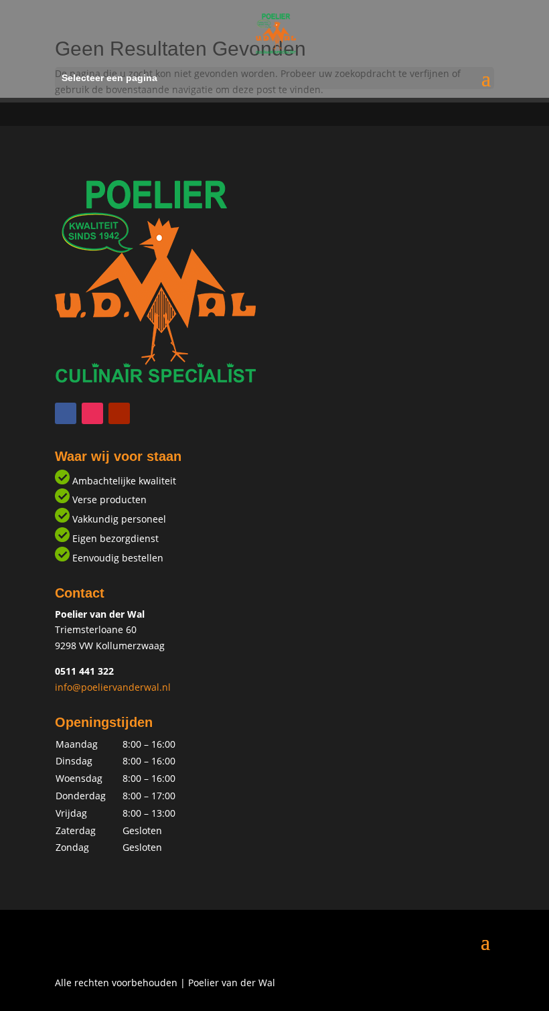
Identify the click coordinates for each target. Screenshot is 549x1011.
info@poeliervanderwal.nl (113, 687)
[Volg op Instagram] (92, 413)
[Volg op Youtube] (119, 413)
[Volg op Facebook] (65, 413)
